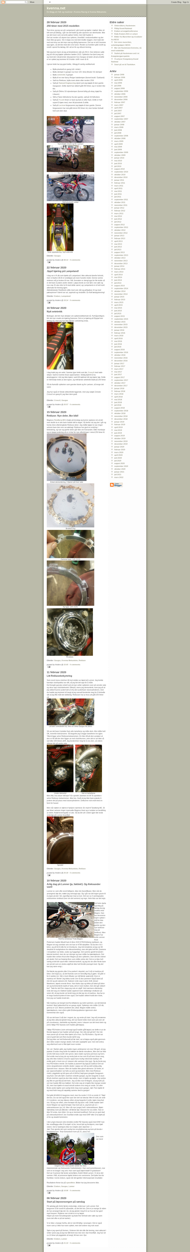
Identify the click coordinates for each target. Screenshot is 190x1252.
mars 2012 (118, 213)
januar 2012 (119, 208)
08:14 (66, 260)
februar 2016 (119, 333)
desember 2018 (121, 419)
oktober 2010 (119, 175)
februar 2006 (119, 77)
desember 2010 (121, 177)
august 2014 (119, 286)
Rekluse (82, 660)
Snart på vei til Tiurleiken (124, 64)
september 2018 (121, 411)
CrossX (91, 372)
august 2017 (119, 377)
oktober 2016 (119, 355)
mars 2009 (118, 141)
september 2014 (121, 288)
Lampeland (66, 296)
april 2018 (118, 397)
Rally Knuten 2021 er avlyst (126, 34)
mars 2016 (118, 336)
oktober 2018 (119, 413)
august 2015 (119, 316)
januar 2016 (119, 330)
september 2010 (121, 172)
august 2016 (119, 350)
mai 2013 (118, 244)
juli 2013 (117, 249)
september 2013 (121, 255)
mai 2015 (118, 308)
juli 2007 (117, 113)
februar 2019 (119, 424)
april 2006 (118, 80)
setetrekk (61, 75)
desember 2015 (121, 327)
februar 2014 (119, 269)
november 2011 (120, 205)
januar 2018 (119, 388)
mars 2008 (118, 127)
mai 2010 (118, 161)
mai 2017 (118, 372)
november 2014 (121, 294)
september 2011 (121, 199)
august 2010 (119, 169)
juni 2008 (118, 130)
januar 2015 (119, 297)
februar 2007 (119, 102)
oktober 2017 (119, 383)
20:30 (66, 873)
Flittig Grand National (123, 28)
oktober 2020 (119, 469)
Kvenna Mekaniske (70, 660)
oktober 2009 (119, 155)
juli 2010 (117, 166)
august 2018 (119, 408)
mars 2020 (118, 452)
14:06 (66, 1190)
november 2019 (121, 441)
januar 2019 (119, 422)
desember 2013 (121, 263)
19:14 (66, 300)
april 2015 (118, 305)
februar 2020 (119, 450)
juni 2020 (118, 458)
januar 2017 (119, 363)
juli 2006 (117, 86)
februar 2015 (119, 299)
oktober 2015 (119, 322)
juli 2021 (117, 474)
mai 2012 (118, 216)
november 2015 (121, 324)
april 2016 (118, 338)
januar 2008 (119, 125)
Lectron (62, 105)
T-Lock (61, 100)
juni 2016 (118, 344)
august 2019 (119, 436)
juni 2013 (118, 247)
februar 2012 (119, 211)
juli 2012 (117, 222)
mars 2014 (118, 272)
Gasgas (57, 256)
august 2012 (119, 225)
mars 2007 (118, 105)
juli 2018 (117, 405)
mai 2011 (118, 191)
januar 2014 (119, 266)
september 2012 (121, 227)
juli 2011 (117, 197)
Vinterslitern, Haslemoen (124, 26)
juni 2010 (118, 163)
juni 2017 (118, 374)
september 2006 (121, 91)
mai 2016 (118, 341)
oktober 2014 (119, 291)
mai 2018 (118, 400)
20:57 (66, 404)
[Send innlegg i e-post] (76, 262)
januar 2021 (119, 472)
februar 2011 (119, 183)
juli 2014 (117, 283)
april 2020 (118, 455)
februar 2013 (119, 238)
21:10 (66, 1243)
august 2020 (119, 463)
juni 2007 (118, 111)
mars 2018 (118, 394)
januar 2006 (119, 75)
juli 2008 (117, 133)
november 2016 (121, 358)
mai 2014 (118, 277)
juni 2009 (118, 149)
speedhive (70, 1183)
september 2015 (121, 319)
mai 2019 (118, 430)
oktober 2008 (119, 138)
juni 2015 (118, 311)
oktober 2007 (119, 122)
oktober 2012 (119, 230)
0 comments (75, 260)
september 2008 (121, 136)
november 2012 (121, 233)
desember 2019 (121, 444)
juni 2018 (118, 402)
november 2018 (121, 416)
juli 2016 (117, 347)
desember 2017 (121, 386)
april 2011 (118, 188)
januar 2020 (119, 447)
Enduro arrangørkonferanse (126, 31)
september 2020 (121, 466)
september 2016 (121, 352)
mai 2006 (118, 83)
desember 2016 (121, 361)
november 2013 (121, 261)
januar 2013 (119, 236)
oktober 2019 (119, 438)
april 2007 (118, 108)
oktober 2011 (119, 202)
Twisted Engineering (67, 83)
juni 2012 (118, 219)
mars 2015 (118, 302)
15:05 (66, 665)
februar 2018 (119, 391)
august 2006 (119, 88)
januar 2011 (119, 180)
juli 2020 (117, 461)
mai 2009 (118, 147)
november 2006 (121, 97)
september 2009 (121, 152)
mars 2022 (118, 477)
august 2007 (119, 116)
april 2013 (118, 241)
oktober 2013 (119, 258)
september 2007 (121, 119)
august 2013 (119, 252)
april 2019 (118, 427)
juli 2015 (117, 313)
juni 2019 (118, 433)
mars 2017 (118, 369)
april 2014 (118, 275)
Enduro (57, 296)
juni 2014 (118, 280)
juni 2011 (118, 194)
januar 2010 (119, 158)
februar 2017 (119, 366)
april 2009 (118, 144)
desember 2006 (121, 99)
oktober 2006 (119, 94)
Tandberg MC (59, 420)
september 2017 (121, 380)
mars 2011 (118, 186)
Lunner (72, 1186)
